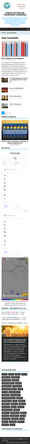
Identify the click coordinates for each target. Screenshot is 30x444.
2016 (4, 374)
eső (20, 389)
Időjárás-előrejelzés (15, 442)
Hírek (7, 442)
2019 (24, 374)
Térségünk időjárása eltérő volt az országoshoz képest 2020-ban (19, 79)
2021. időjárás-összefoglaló (13, 58)
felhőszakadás (14, 392)
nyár (23, 413)
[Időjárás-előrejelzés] (15, 139)
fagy (4, 392)
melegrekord (7, 410)
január (14, 404)
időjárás (5, 404)
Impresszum (25, 442)
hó (15, 401)
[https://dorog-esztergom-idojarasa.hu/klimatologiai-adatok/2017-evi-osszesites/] (5, 107)
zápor (21, 421)
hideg (19, 398)
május (16, 410)
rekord (5, 416)
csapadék (6, 377)
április (5, 424)
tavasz (15, 418)
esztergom (17, 386)
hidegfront (6, 401)
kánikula (5, 407)
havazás (5, 395)
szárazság (14, 416)
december (15, 377)
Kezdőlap (3, 32)
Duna (18, 383)
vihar (4, 421)
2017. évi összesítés (15, 104)
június (22, 404)
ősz (12, 424)
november (15, 413)
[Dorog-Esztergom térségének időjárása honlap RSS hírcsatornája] (20, 439)
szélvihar (6, 418)
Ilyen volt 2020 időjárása (16, 88)
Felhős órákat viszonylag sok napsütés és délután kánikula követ (15, 142)
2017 (11, 374)
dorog (15, 380)
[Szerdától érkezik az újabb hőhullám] (15, 331)
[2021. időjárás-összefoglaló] (15, 55)
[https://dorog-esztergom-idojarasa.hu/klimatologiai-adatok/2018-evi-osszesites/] (5, 99)
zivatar (13, 421)
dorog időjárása (8, 383)
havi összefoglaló (8, 398)
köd (14, 407)
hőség (21, 401)
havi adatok (15, 395)
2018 (18, 374)
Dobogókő (6, 380)
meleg (21, 407)
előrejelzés (6, 386)
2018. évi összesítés (15, 96)
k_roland (13, 60)
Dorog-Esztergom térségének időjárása (11, 439)
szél (23, 416)
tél (22, 418)
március (5, 413)
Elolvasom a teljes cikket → (11, 75)
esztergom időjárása (9, 389)
